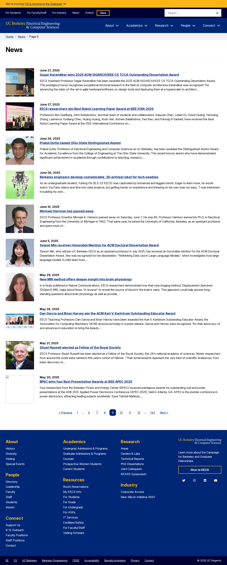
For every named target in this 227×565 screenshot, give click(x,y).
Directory (12, 481)
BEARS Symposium (133, 474)
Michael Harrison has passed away (67, 211)
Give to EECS (199, 470)
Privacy (135, 560)
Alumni (10, 507)
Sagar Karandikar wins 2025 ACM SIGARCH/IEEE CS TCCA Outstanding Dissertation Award (109, 75)
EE (7, 560)
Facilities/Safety (73, 522)
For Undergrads (73, 507)
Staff (9, 497)
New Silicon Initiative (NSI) (138, 497)
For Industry (59, 12)
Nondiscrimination (115, 560)
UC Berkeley (29, 560)
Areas (124, 448)
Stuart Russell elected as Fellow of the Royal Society (80, 347)
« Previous (66, 412)
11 (130, 412)
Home (9, 36)
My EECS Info (72, 492)
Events (89, 12)
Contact (11, 545)
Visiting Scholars (73, 533)
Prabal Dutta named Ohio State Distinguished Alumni (80, 143)
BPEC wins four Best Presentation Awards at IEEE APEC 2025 (86, 381)
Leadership (13, 486)
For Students (13, 12)
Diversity (11, 453)
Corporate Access (132, 492)
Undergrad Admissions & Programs (85, 448)
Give (103, 12)
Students (11, 502)
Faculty (10, 492)
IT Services (70, 517)
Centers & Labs (130, 453)
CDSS (76, 560)
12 (138, 412)
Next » (165, 412)
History (10, 448)
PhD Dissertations (132, 464)
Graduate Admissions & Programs (84, 453)
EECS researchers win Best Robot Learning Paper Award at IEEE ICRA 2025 (97, 109)
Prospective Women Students (82, 464)
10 (121, 412)
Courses (68, 459)
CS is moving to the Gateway (44, 4)
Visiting (10, 459)
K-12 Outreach (15, 530)
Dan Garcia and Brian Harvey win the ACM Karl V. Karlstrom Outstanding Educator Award (107, 313)
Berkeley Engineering (54, 560)
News (76, 12)
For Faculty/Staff (36, 12)
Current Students (74, 469)
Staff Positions (15, 540)
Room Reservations (75, 486)
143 (152, 412)
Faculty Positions (17, 535)
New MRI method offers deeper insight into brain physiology (86, 279)
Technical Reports (132, 459)
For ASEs (69, 512)
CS (15, 560)
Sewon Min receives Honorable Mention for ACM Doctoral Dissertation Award (99, 245)
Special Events (15, 464)
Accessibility (91, 560)
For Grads (69, 502)
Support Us (13, 525)
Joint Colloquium (131, 469)
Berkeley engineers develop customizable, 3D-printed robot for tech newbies (99, 177)
